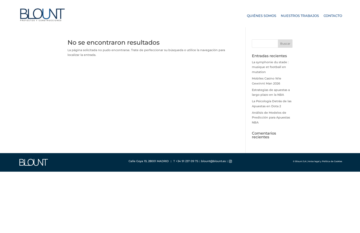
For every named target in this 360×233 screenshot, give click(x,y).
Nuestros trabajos (300, 16)
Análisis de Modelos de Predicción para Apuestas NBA (271, 118)
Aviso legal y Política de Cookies (325, 161)
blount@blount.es (213, 161)
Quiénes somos (261, 16)
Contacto (333, 16)
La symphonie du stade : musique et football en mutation (270, 67)
